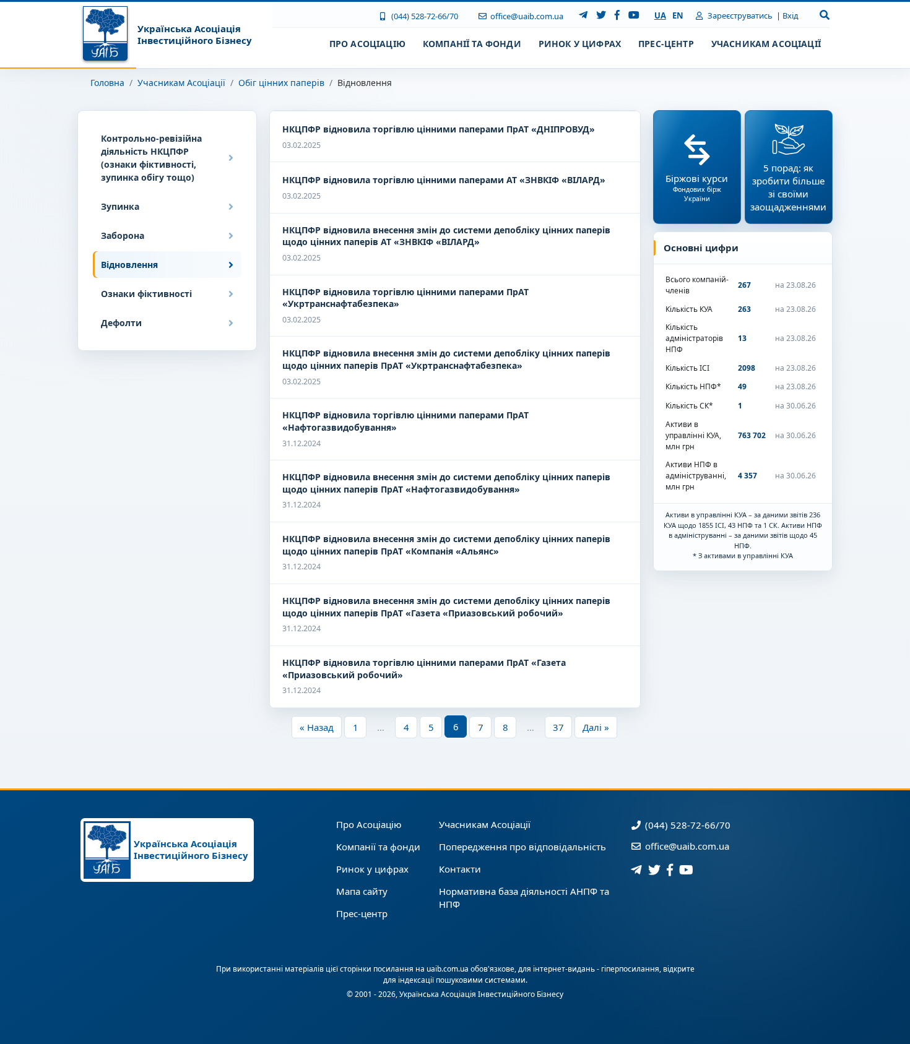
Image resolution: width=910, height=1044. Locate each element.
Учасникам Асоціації (181, 82)
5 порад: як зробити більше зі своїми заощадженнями (788, 187)
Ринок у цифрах (372, 869)
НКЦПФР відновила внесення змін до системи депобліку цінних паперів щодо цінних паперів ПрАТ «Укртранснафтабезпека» (446, 359)
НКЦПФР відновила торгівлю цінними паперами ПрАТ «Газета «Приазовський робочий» (424, 669)
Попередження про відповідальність (522, 846)
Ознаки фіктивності (146, 294)
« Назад (317, 727)
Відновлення (129, 264)
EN (677, 15)
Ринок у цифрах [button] (580, 44)
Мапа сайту (362, 891)
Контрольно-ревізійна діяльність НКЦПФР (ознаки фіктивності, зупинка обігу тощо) (151, 157)
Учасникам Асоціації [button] (766, 44)
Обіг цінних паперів (281, 82)
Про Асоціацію (369, 824)
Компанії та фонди (378, 846)
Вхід (790, 15)
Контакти (460, 869)
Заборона (122, 235)
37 (558, 727)
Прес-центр (362, 913)
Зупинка (120, 206)
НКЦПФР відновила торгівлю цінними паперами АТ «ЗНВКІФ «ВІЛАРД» (443, 180)
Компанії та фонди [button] (472, 44)
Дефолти (121, 323)
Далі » (596, 727)
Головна (107, 82)
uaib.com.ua (448, 969)
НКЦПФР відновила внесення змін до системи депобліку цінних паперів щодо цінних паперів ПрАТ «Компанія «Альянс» (446, 545)
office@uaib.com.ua (525, 16)
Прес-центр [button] (666, 44)
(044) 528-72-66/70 (423, 16)
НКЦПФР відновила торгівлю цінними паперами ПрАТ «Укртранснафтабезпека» (405, 298)
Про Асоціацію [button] (367, 44)
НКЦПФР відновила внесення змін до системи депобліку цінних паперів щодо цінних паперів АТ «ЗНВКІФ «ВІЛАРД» (446, 236)
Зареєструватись (739, 15)
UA (660, 15)
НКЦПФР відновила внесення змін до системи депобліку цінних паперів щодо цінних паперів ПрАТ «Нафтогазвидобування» (446, 483)
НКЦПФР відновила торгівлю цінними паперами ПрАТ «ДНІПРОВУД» (438, 129)
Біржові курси (696, 187)
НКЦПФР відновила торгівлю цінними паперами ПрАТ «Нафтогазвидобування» (405, 421)
